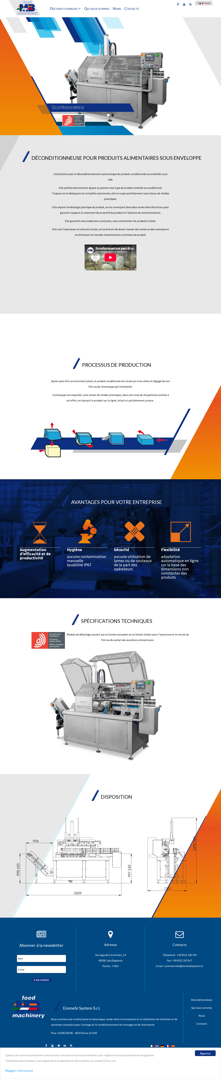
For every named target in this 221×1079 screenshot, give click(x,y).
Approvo (205, 1053)
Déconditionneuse (201, 1000)
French (206, 3)
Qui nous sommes (201, 1007)
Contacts (201, 1023)
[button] (108, 115)
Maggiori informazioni (19, 1070)
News (202, 1015)
